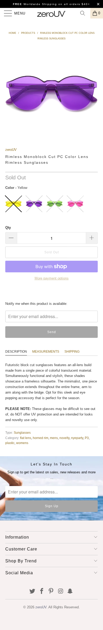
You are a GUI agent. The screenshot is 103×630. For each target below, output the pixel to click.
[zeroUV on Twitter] (32, 591)
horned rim (40, 438)
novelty (64, 438)
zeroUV (11, 150)
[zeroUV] (51, 13)
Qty (8, 228)
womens (22, 443)
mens (54, 438)
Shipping (71, 351)
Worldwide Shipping (35, 4)
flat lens (25, 438)
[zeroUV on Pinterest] (51, 591)
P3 (87, 438)
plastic (10, 443)
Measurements (45, 351)
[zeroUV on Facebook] (42, 591)
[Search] (84, 13)
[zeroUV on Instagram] (61, 591)
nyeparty (77, 438)
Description (16, 351)
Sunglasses (22, 432)
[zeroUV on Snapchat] (70, 591)
